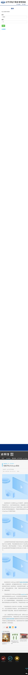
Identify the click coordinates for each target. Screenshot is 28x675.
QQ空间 (17, 661)
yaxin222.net (23, 594)
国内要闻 (8, 458)
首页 (3, 458)
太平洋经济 (19, 458)
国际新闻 (14, 458)
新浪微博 (3, 661)
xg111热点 (25, 458)
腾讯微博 (10, 661)
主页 (8, 463)
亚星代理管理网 (23, 582)
